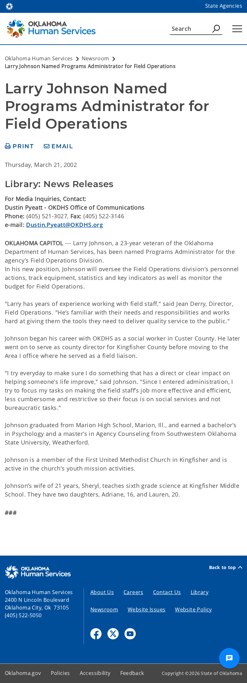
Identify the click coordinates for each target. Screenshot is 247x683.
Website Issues (146, 609)
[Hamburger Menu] (237, 29)
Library (200, 592)
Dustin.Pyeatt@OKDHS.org (64, 225)
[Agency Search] (216, 28)
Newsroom (104, 609)
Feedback (132, 673)
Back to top (222, 567)
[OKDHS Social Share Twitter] (113, 633)
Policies (60, 673)
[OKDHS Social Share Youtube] (130, 633)
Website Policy (193, 609)
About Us (102, 592)
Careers (133, 592)
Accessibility (95, 673)
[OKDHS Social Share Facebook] (96, 633)
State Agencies (223, 5)
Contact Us (167, 592)
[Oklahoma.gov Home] (9, 6)
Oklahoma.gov (23, 673)
